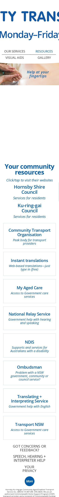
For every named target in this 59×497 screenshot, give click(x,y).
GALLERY (44, 57)
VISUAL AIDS (15, 57)
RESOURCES (44, 51)
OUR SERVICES (14, 51)
